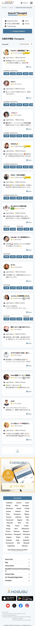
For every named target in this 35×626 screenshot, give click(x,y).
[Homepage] (7, 3)
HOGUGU (4, 7)
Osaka (11, 7)
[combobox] (25, 44)
